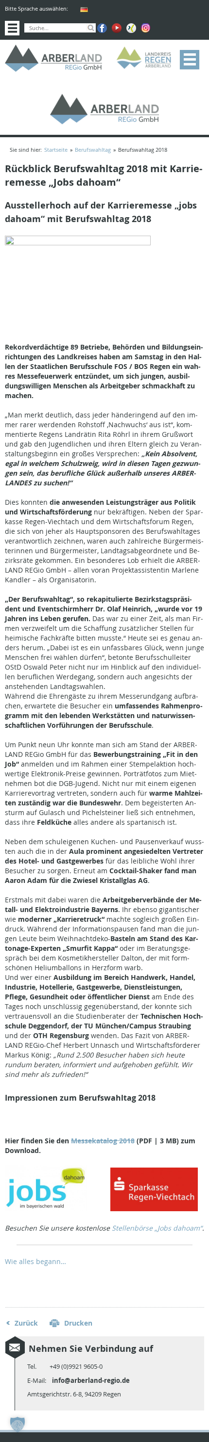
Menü (189, 59)
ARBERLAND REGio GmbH (53, 58)
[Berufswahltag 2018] (78, 242)
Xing (131, 28)
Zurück (26, 1323)
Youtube (117, 28)
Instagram (146, 28)
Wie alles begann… (35, 1261)
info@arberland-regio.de (91, 1380)
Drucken (78, 1323)
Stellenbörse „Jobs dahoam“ (157, 1228)
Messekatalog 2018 (103, 1140)
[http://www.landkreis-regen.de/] (146, 58)
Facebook (102, 28)
